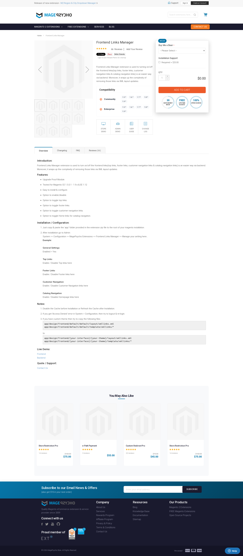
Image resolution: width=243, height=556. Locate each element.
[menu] (122, 27)
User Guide (131, 130)
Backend (41, 358)
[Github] (58, 524)
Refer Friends (119, 54)
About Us (100, 507)
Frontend (41, 354)
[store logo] (54, 15)
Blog (135, 507)
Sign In (185, 3)
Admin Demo (118, 130)
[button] (40, 69)
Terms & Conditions (105, 527)
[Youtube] (52, 524)
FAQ (78, 150)
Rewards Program (105, 515)
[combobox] (183, 15)
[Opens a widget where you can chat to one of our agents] (232, 551)
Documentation (140, 515)
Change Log (145, 130)
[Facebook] (42, 524)
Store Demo (103, 130)
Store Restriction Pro (48, 446)
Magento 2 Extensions (180, 507)
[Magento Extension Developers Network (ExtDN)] (47, 537)
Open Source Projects (180, 515)
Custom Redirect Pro (135, 446)
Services (100, 511)
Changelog (62, 150)
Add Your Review (134, 49)
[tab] (43, 150)
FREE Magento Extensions (182, 511)
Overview (43, 151)
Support (174, 3)
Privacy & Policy (104, 523)
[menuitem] (48, 27)
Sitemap (137, 519)
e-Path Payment (89, 446)
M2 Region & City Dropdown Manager (78, 3)
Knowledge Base (141, 511)
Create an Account (199, 3)
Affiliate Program (104, 519)
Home (39, 36)
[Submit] (195, 14)
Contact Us (42, 368)
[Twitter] (46, 524)
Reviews (94, 150)
